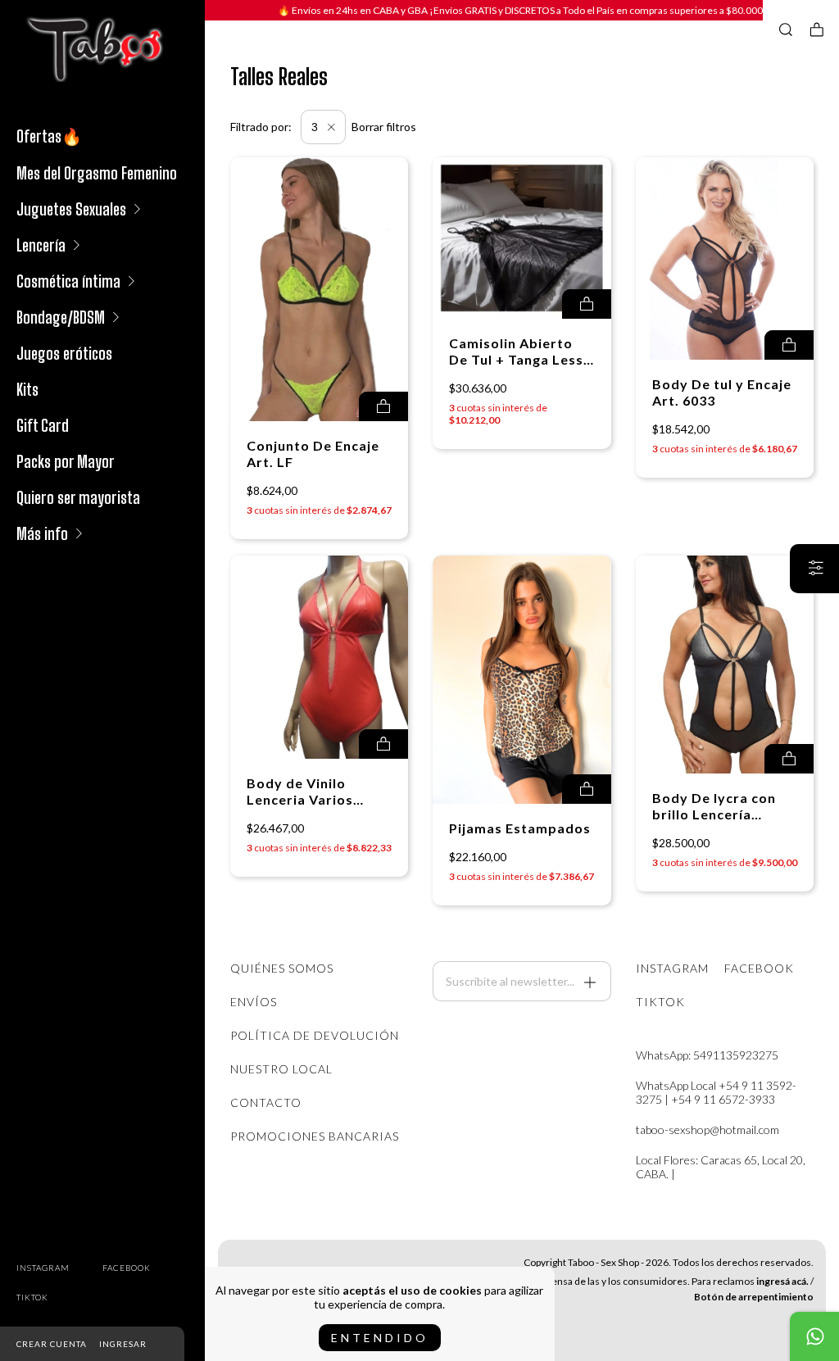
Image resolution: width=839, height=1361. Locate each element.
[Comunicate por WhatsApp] (814, 1336)
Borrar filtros (383, 127)
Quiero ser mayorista (78, 497)
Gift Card (42, 425)
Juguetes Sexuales (71, 209)
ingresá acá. (782, 1281)
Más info (42, 533)
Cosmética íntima (68, 281)
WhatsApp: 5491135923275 (707, 1055)
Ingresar (123, 1344)
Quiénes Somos (281, 968)
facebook (126, 1268)
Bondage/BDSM (60, 317)
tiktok (32, 1297)
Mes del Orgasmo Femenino (96, 173)
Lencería (41, 245)
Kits (27, 389)
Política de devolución (314, 1035)
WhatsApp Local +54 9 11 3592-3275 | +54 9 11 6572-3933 (716, 1092)
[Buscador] (785, 29)
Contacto (266, 1102)
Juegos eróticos (64, 353)
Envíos (253, 1002)
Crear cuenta (51, 1344)
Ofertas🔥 (49, 136)
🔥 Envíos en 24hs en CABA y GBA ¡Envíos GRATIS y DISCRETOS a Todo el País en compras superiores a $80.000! (522, 10)
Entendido (380, 1338)
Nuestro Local (281, 1069)
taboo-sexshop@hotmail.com (707, 1129)
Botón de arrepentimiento (754, 1297)
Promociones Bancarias (314, 1136)
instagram (43, 1268)
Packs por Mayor (65, 461)
